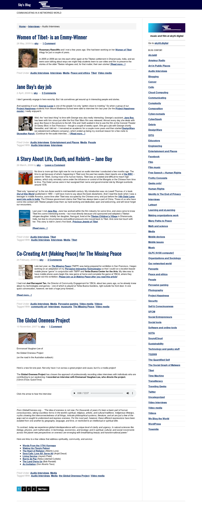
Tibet (94, 73)
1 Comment (49, 43)
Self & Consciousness (160, 306)
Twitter (152, 391)
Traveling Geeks (157, 386)
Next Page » (42, 488)
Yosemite (153, 429)
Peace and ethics (80, 73)
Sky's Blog (24, 5)
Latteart (152, 204)
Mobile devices (156, 236)
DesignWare (128, 128)
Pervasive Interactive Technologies (83, 268)
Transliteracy (155, 381)
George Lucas (46, 105)
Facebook (154, 156)
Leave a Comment (55, 165)
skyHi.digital (161, 43)
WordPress (154, 424)
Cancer (152, 81)
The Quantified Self (159, 359)
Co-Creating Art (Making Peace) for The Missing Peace (69, 253)
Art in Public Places (159, 65)
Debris (152, 124)
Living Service (30, 456)
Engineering (155, 146)
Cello (151, 87)
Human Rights (156, 188)
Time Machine (156, 375)
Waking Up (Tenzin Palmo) (36, 448)
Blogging (153, 76)
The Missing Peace (83, 306)
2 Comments (55, 259)
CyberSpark (155, 119)
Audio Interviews (39, 73)
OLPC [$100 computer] (161, 252)
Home (22, 26)
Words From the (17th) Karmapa (39, 445)
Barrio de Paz (30, 458)
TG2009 (152, 354)
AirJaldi (152, 55)
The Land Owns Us (32, 461)
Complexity (154, 103)
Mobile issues (156, 242)
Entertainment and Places (64, 142)
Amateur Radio (156, 60)
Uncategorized (156, 397)
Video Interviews (157, 402)
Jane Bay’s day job (34, 86)
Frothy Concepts (157, 178)
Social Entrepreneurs (160, 317)
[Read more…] (117, 64)
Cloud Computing (158, 92)
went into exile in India (28, 199)
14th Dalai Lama (126, 196)
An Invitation (29, 464)
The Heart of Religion (34, 450)
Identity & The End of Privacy (164, 194)
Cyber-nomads (156, 113)
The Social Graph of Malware (164, 365)
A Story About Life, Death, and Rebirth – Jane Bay (64, 158)
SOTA (151, 333)
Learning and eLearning (161, 210)
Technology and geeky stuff (164, 349)
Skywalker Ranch (26, 133)
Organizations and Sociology (164, 258)
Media (66, 73)
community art (39, 306)
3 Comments (49, 93)
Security (153, 300)
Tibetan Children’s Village (104, 216)
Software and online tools (162, 327)
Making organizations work (163, 215)
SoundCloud (155, 338)
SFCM (151, 311)
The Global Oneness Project (43, 320)
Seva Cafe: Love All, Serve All (38, 453)
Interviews (34, 26)
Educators (154, 140)
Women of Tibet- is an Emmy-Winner (52, 37)
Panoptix (153, 268)
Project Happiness (26, 108)
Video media (105, 73)
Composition (155, 108)
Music (151, 247)
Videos (98, 303)
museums (66, 306)
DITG (151, 135)
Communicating (157, 97)
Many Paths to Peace (160, 220)
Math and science (158, 226)
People (92, 142)
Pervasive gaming (68, 303)
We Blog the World (158, 418)
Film (150, 162)
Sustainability (156, 343)
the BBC (128, 174)
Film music (154, 167)
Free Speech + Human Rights (164, 172)
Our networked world (160, 263)
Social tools (154, 322)
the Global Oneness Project (74, 475)
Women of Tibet (123, 49)
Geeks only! (155, 183)
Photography (155, 290)
